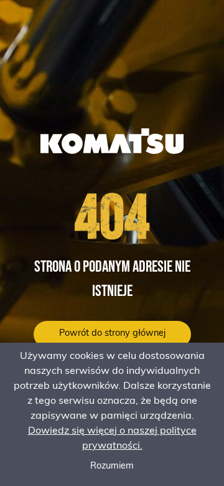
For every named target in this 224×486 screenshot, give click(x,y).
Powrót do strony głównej (112, 333)
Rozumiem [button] (112, 466)
